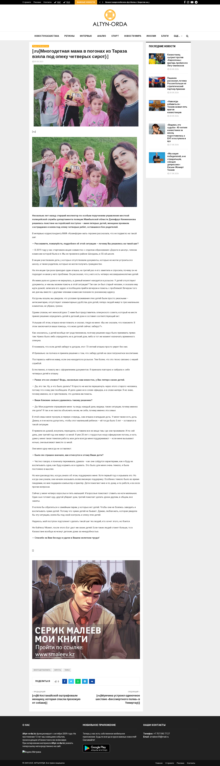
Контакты (48, 2)
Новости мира (132, 36)
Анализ (101, 36)
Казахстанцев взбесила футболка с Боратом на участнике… (132, 2)
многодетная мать (42, 670)
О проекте (26, 2)
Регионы (69, 36)
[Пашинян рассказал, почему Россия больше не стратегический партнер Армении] (157, 82)
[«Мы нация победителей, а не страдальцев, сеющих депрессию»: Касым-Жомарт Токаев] (157, 157)
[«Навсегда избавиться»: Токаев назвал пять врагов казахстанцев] (157, 105)
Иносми (151, 36)
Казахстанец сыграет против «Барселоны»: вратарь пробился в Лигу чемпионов (177, 60)
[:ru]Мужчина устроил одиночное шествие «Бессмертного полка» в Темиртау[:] (118, 699)
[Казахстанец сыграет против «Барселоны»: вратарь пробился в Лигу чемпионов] (157, 58)
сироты (57, 670)
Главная (159, 763)
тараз (67, 670)
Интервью (86, 36)
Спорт (115, 36)
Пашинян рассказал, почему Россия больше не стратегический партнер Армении (177, 83)
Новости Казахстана (46, 36)
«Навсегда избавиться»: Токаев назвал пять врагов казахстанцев (177, 107)
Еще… (177, 36)
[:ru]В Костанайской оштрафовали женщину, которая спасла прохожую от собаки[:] (56, 699)
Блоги (165, 36)
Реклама (37, 2)
